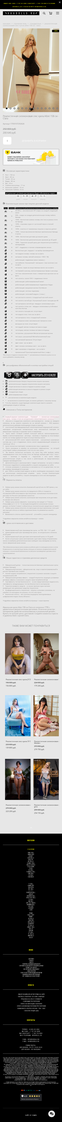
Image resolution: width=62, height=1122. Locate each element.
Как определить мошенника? (32, 969)
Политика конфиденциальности (31, 964)
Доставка (31, 959)
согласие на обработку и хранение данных (31, 965)
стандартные (35, 23)
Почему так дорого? (31, 967)
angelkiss (31, 854)
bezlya (31, 859)
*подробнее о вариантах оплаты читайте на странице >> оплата (23, 519)
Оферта (31, 962)
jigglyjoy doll (31, 897)
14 (57, 108)
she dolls (31, 922)
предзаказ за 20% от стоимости (31, 999)
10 (42, 108)
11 (45, 108)
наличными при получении (31, 1001)
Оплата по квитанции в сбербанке (31, 1003)
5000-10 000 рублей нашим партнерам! (31, 972)
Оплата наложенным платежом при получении (31, 1006)
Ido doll (31, 891)
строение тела (20, 23)
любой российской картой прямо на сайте (31, 994)
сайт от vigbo (31, 1115)
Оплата (31, 960)
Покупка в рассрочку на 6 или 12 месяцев (31, 996)
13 (53, 108)
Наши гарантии (31, 971)
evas (31, 868)
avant (31, 856)
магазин (6, 23)
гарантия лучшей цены (31, 1010)
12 (49, 108)
